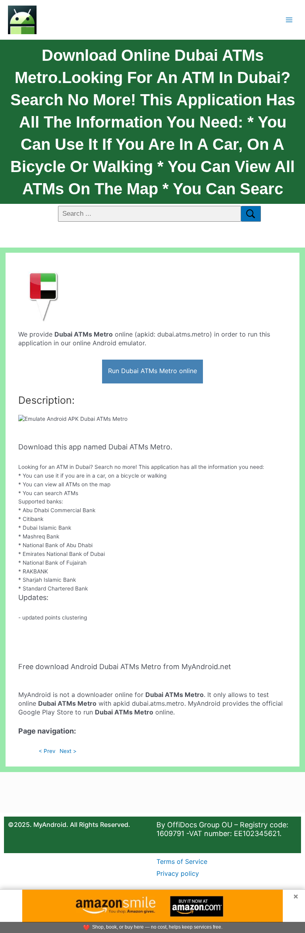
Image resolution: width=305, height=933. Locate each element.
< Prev (47, 751)
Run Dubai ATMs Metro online (152, 371)
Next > (68, 751)
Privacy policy (177, 873)
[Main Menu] (289, 20)
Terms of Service (181, 861)
